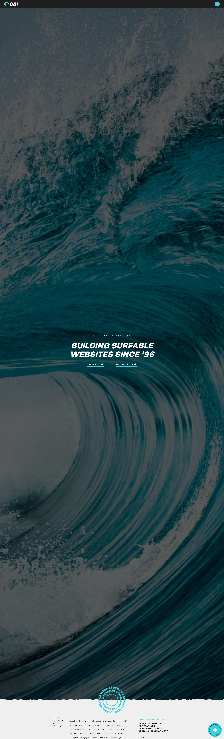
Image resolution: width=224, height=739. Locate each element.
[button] (217, 4)
